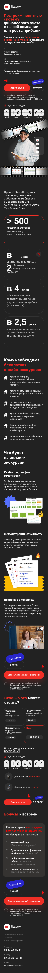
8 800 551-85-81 (12, 949)
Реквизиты (8, 937)
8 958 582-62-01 (13, 958)
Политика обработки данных (14, 934)
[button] (17, 87)
